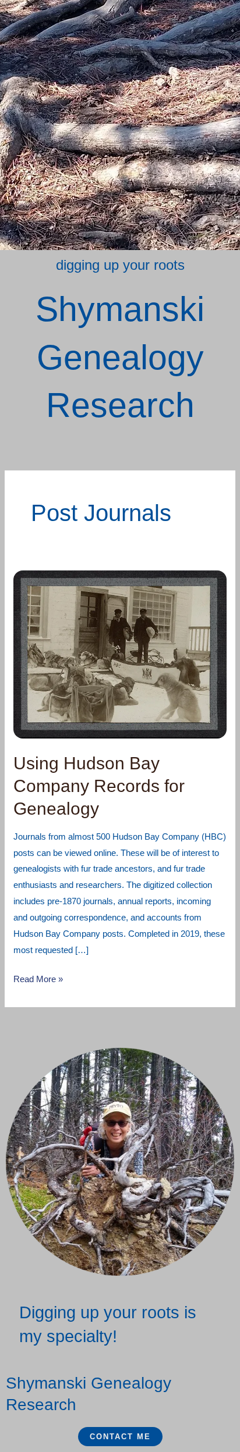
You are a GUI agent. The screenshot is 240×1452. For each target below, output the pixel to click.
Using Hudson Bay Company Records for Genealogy (99, 786)
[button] (120, 16)
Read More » (38, 977)
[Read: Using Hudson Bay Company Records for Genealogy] (120, 654)
